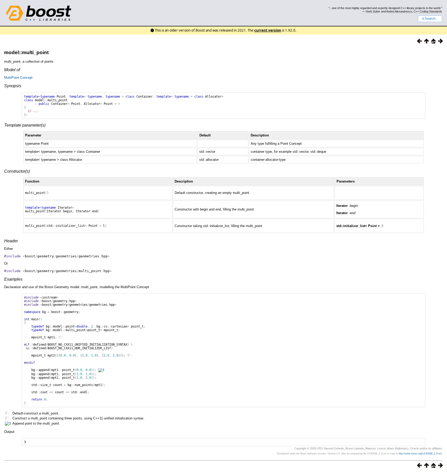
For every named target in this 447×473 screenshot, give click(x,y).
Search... (431, 18)
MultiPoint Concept (18, 77)
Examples (13, 279)
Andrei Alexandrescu (399, 11)
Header (11, 241)
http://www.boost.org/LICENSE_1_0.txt (420, 453)
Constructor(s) (17, 171)
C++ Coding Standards (428, 11)
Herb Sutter (373, 11)
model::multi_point (26, 52)
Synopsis (12, 86)
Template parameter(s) (25, 125)
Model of (12, 70)
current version (267, 30)
